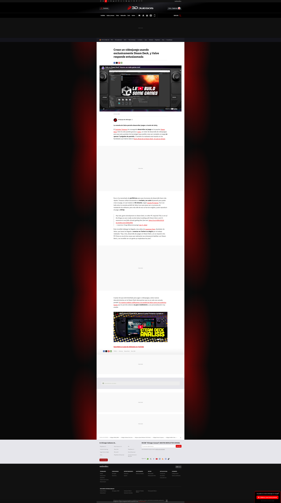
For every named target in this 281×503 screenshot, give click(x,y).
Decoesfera (162, 475)
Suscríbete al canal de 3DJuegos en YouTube (129, 347)
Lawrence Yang (150, 229)
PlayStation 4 (131, 449)
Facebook (114, 63)
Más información (142, 501)
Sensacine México (128, 491)
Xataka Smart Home (104, 479)
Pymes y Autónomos (176, 475)
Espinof (125, 475)
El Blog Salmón (175, 473)
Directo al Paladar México (140, 491)
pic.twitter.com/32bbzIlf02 (124, 223)
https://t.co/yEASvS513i (156, 220)
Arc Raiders (140, 39)
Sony (101, 454)
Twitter (117, 63)
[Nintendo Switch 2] (150, 15)
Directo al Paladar (140, 473)
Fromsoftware (169, 39)
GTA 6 (125, 39)
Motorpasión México (152, 491)
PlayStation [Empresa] (119, 454)
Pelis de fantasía (131, 39)
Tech (128, 15)
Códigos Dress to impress (158, 437)
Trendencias (162, 473)
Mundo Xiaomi (103, 481)
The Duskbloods (118, 39)
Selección (123, 15)
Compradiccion (163, 477)
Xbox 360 (133, 351)
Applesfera (102, 477)
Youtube (157, 458)
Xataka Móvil (102, 475)
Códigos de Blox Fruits (171, 437)
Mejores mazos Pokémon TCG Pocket (143, 437)
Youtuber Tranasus (121, 129)
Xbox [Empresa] (131, 452)
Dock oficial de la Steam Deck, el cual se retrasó (149, 139)
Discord (166, 458)
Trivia (117, 15)
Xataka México (103, 491)
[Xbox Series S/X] (147, 15)
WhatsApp (148, 458)
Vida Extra (114, 475)
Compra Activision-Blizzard (132, 455)
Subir (177, 466)
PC (128, 446)
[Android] (154, 15)
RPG (112, 39)
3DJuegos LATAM (115, 491)
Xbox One (116, 449)
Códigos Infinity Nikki (114, 437)
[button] (125, 119)
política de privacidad (160, 449)
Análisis (103, 15)
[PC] (139, 15)
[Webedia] (104, 466)
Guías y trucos (110, 15)
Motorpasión (150, 473)
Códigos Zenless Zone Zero (127, 437)
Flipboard (119, 63)
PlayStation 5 (103, 446)
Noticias (121, 351)
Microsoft (116, 452)
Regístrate (174, 8)
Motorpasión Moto (152, 475)
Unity (139, 132)
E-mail (121, 63)
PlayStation (157, 39)
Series (133, 15)
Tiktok (168, 458)
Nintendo (151, 39)
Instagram (160, 458)
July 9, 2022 (143, 225)
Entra (170, 8)
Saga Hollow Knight (104, 452)
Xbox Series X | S (118, 446)
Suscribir (179, 446)
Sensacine (126, 473)
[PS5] (143, 15)
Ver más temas (103, 460)
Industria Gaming (104, 449)
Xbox (163, 39)
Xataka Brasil (103, 493)
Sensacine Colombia (128, 493)
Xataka (101, 473)
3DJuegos (140, 8)
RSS (163, 458)
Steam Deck (127, 351)
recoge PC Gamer (152, 203)
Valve (146, 39)
